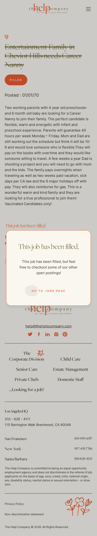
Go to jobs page (49, 291)
